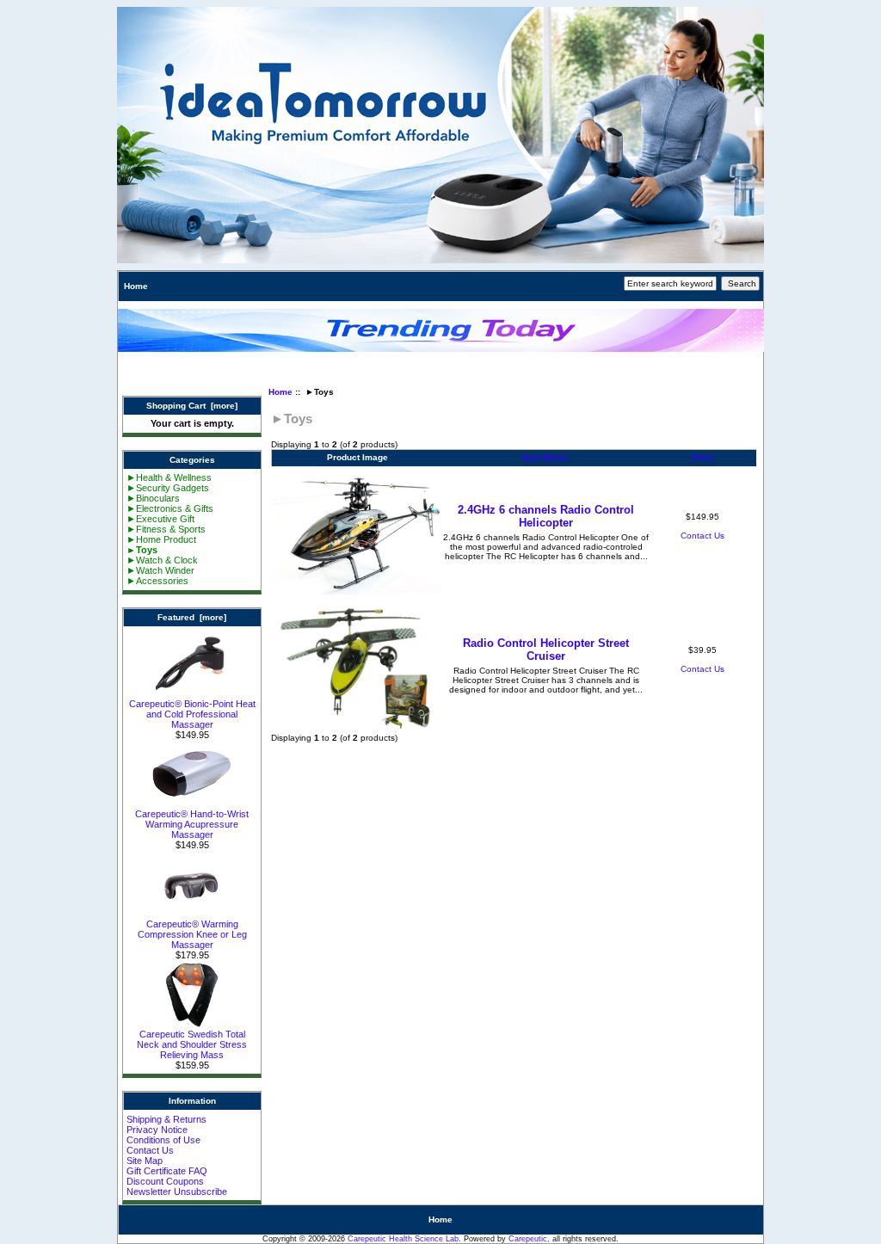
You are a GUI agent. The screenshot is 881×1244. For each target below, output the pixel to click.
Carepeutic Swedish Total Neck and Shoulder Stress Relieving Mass (192, 1044)
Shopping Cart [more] (191, 405)
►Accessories (157, 581)
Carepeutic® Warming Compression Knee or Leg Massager (192, 934)
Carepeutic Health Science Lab (403, 1239)
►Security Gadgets (167, 488)
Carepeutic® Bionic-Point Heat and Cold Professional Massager (192, 714)
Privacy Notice (157, 1129)
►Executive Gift (160, 519)
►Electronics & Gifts (169, 508)
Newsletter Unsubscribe (176, 1191)
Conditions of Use (163, 1140)
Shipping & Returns (166, 1119)
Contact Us (150, 1150)
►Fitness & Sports (166, 529)
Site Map (144, 1160)
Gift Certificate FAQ (166, 1171)
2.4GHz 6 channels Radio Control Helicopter (546, 516)
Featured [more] (191, 617)
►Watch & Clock (162, 560)
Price (703, 457)
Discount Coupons (165, 1181)
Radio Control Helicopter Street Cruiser (546, 649)
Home (136, 286)
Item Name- (546, 457)
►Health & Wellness (169, 477)
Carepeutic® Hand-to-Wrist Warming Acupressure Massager (192, 824)
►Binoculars (153, 498)
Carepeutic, (529, 1239)
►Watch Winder (160, 570)
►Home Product (161, 539)
